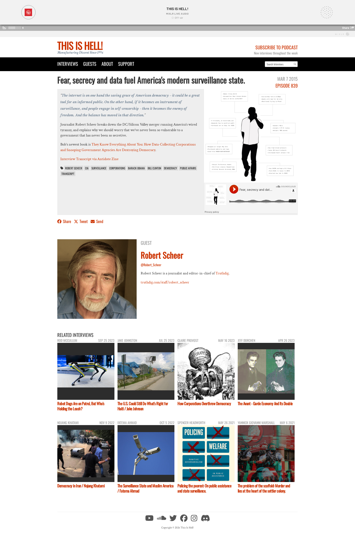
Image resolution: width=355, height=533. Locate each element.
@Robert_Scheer (151, 264)
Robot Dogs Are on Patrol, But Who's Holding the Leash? (80, 406)
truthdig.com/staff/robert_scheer (165, 282)
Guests (89, 63)
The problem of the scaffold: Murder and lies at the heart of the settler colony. (264, 488)
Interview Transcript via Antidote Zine (89, 159)
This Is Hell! (80, 45)
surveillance (98, 168)
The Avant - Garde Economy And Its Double (265, 403)
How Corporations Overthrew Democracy (204, 403)
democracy (170, 168)
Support (126, 63)
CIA (87, 168)
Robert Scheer (73, 168)
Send (99, 221)
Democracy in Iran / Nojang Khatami (81, 486)
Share (67, 221)
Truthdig (222, 273)
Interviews (67, 63)
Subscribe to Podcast (276, 47)
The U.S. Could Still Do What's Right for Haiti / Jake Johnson (143, 406)
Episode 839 (286, 85)
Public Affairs (188, 168)
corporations (117, 168)
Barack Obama (136, 168)
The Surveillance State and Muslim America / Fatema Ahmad (146, 488)
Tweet (84, 221)
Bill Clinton (154, 168)
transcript (67, 174)
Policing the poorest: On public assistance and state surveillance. (204, 488)
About (107, 63)
